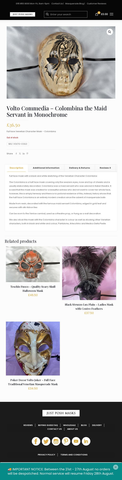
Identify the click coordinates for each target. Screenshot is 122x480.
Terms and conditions (74, 454)
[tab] (16, 168)
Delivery (97, 425)
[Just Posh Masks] (22, 14)
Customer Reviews (96, 3)
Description (16, 167)
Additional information (46, 167)
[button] (110, 32)
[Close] (115, 467)
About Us (72, 429)
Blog (84, 425)
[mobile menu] (111, 14)
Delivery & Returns (79, 167)
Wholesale (69, 425)
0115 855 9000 (23, 3)
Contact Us (57, 3)
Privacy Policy (46, 454)
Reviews (105, 167)
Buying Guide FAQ (48, 425)
